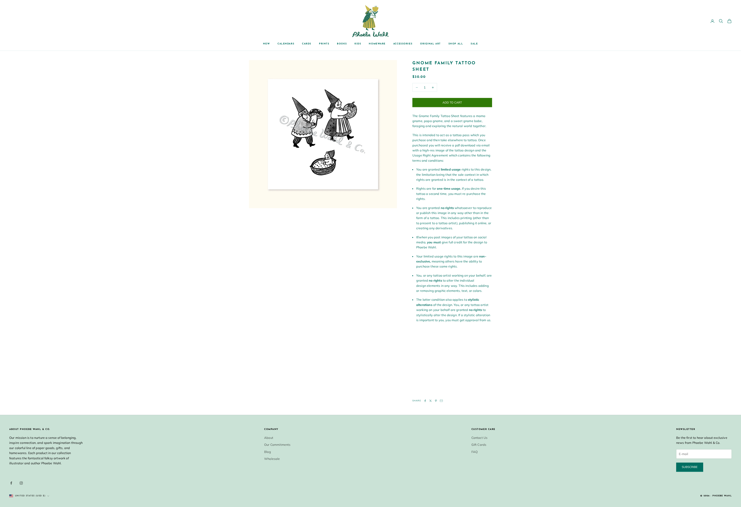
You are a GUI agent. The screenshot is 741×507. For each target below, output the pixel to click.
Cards (306, 44)
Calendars (285, 44)
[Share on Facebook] (425, 400)
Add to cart (452, 102)
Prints (324, 44)
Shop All (455, 44)
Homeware (377, 44)
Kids (357, 44)
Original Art (430, 44)
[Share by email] (441, 400)
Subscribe (690, 467)
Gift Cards (478, 445)
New (266, 44)
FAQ (474, 452)
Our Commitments (277, 445)
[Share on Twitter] (430, 400)
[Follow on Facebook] (11, 483)
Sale (474, 44)
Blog (267, 452)
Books (342, 44)
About (268, 438)
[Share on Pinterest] (435, 400)
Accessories (402, 44)
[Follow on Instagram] (21, 483)
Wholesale (272, 459)
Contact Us (479, 438)
